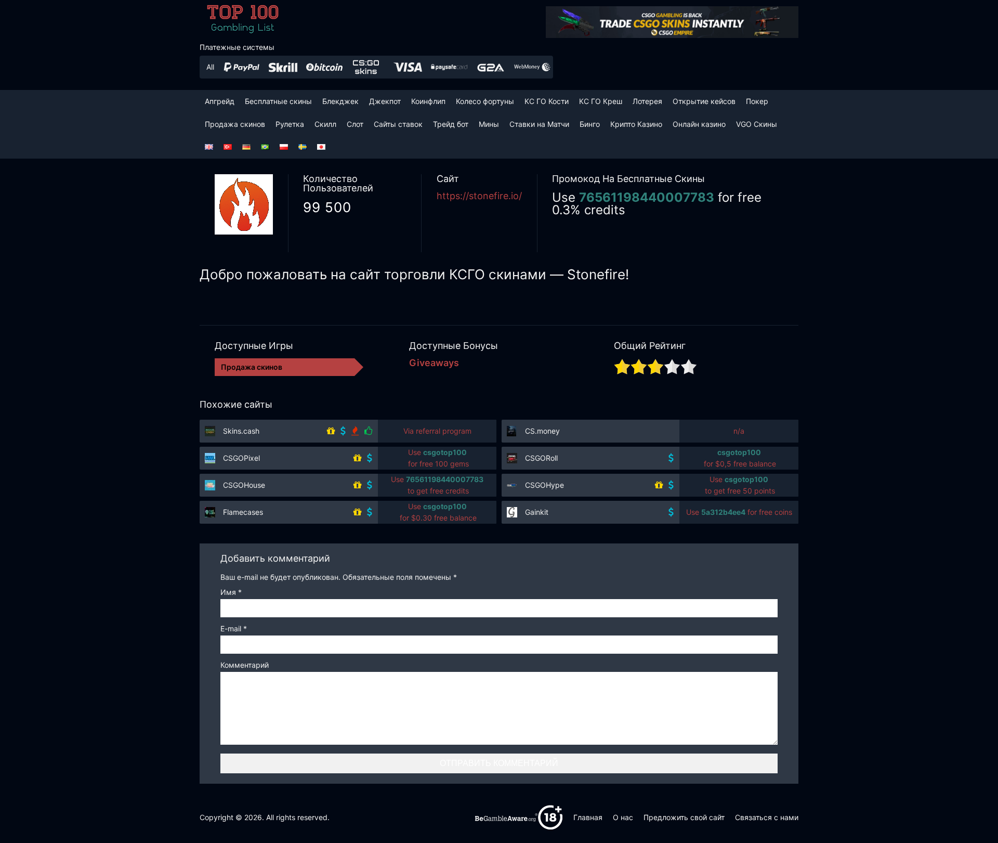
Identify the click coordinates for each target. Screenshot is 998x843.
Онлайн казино (699, 124)
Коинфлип (428, 101)
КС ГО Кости (546, 101)
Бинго (590, 124)
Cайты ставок (398, 124)
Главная (587, 817)
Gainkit (536, 512)
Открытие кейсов (704, 101)
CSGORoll (541, 457)
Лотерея (647, 101)
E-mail (233, 629)
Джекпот (385, 101)
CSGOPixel (241, 457)
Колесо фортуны (485, 101)
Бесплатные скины (278, 101)
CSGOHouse (244, 485)
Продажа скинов (235, 124)
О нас (623, 817)
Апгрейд (219, 101)
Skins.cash (241, 430)
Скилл (325, 124)
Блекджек (340, 101)
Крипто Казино (636, 124)
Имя (231, 592)
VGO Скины (756, 124)
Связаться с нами (766, 817)
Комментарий (244, 665)
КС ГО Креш (600, 101)
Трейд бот (450, 124)
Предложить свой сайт (684, 817)
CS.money (542, 430)
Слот (355, 124)
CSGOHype (544, 485)
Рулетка (289, 124)
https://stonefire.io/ (479, 195)
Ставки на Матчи (539, 124)
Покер (757, 101)
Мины (489, 124)
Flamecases (243, 512)
